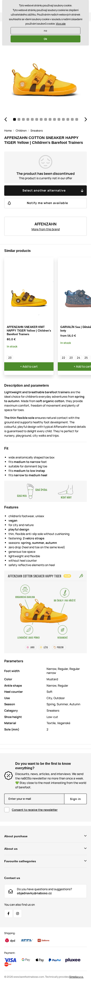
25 (86, 358)
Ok (45, 39)
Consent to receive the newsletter (35, 810)
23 (9, 358)
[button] (5, 119)
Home (8, 130)
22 (63, 358)
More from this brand (46, 229)
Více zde (61, 23)
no (45, 30)
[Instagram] (17, 913)
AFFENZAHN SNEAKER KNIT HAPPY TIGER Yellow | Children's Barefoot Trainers (29, 330)
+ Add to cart (29, 366)
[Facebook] (8, 913)
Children (21, 130)
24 (78, 358)
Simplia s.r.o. (76, 977)
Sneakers (36, 130)
